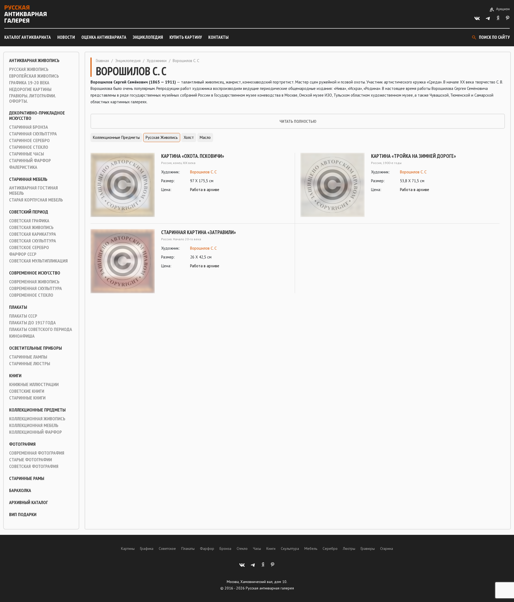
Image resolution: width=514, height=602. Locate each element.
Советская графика (29, 220)
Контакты (218, 37)
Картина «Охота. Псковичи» (192, 156)
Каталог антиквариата (27, 37)
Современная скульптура (35, 288)
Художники (157, 60)
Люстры (349, 548)
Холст (189, 137)
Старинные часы (26, 154)
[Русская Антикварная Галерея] (25, 14)
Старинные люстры (29, 363)
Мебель (310, 548)
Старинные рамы (26, 478)
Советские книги (26, 391)
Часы (257, 548)
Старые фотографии (30, 459)
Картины (128, 548)
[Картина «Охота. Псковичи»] (122, 185)
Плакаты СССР (23, 316)
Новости (66, 37)
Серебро (330, 548)
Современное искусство (34, 273)
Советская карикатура (32, 234)
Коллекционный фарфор (35, 432)
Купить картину (185, 37)
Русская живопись (28, 69)
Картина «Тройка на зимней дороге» (413, 156)
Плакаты (18, 307)
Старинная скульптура (33, 133)
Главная (102, 60)
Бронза (225, 548)
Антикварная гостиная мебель (33, 190)
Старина (386, 548)
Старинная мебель (28, 179)
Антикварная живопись (34, 60)
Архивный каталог (28, 502)
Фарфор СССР (22, 254)
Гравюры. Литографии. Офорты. (32, 98)
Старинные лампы (28, 357)
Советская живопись (31, 227)
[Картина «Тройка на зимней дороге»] (332, 185)
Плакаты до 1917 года (32, 322)
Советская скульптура (32, 240)
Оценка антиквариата (103, 37)
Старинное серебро (29, 140)
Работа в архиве (204, 189)
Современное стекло (31, 295)
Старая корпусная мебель (36, 200)
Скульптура (290, 548)
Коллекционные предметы (37, 410)
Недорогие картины (30, 89)
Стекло (242, 548)
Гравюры (368, 548)
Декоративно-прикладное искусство (37, 115)
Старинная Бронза (28, 127)
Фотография (22, 444)
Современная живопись (34, 281)
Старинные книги (27, 398)
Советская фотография (33, 466)
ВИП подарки (22, 514)
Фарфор (207, 548)
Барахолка (20, 490)
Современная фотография (36, 453)
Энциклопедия (148, 37)
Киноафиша (22, 336)
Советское (167, 548)
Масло (205, 137)
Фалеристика (23, 167)
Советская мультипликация (38, 261)
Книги (15, 375)
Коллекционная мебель (33, 425)
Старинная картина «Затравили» (198, 232)
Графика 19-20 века (29, 82)
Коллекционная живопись (37, 418)
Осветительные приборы (35, 348)
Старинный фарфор (30, 160)
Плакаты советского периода (40, 329)
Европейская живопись (34, 76)
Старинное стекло (28, 147)
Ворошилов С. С (203, 171)
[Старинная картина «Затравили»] (122, 261)
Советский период (28, 212)
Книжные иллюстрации (34, 384)
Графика (146, 548)
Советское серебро (29, 247)
